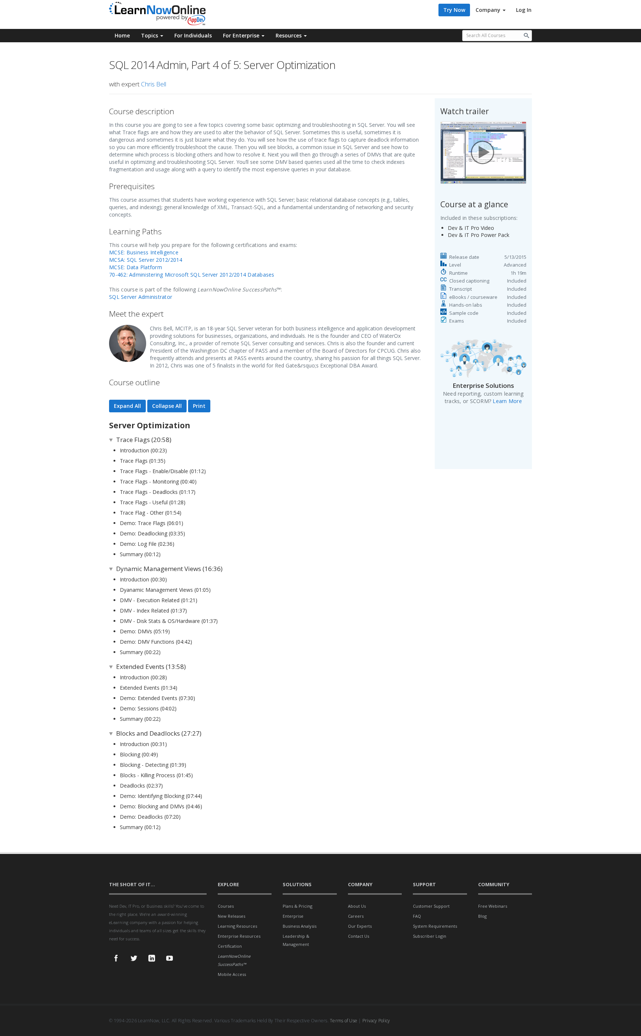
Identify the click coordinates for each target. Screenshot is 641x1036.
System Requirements (435, 926)
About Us (357, 906)
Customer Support (431, 906)
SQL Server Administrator (140, 296)
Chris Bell (153, 84)
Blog (482, 916)
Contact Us (358, 936)
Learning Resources (237, 926)
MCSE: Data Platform (135, 267)
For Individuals (193, 35)
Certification (230, 946)
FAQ (417, 916)
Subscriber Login (429, 936)
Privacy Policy (376, 1020)
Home (122, 35)
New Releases (231, 916)
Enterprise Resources (239, 936)
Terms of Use (343, 1020)
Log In (524, 9)
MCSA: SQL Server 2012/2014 (146, 259)
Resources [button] (289, 35)
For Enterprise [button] (242, 35)
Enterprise (293, 916)
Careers (356, 916)
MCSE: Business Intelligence (143, 252)
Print (199, 405)
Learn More (507, 401)
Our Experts (360, 926)
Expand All (127, 405)
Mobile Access (232, 974)
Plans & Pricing (297, 906)
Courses (226, 906)
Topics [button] (150, 35)
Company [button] (489, 9)
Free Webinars (492, 906)
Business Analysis (299, 926)
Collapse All (167, 405)
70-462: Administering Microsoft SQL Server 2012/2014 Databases (192, 274)
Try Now (454, 9)
